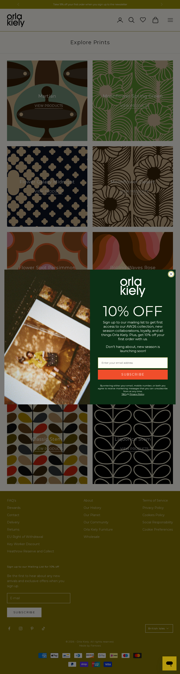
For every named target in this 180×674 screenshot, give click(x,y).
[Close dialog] (171, 274)
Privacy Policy (137, 394)
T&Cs (124, 394)
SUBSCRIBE (132, 374)
